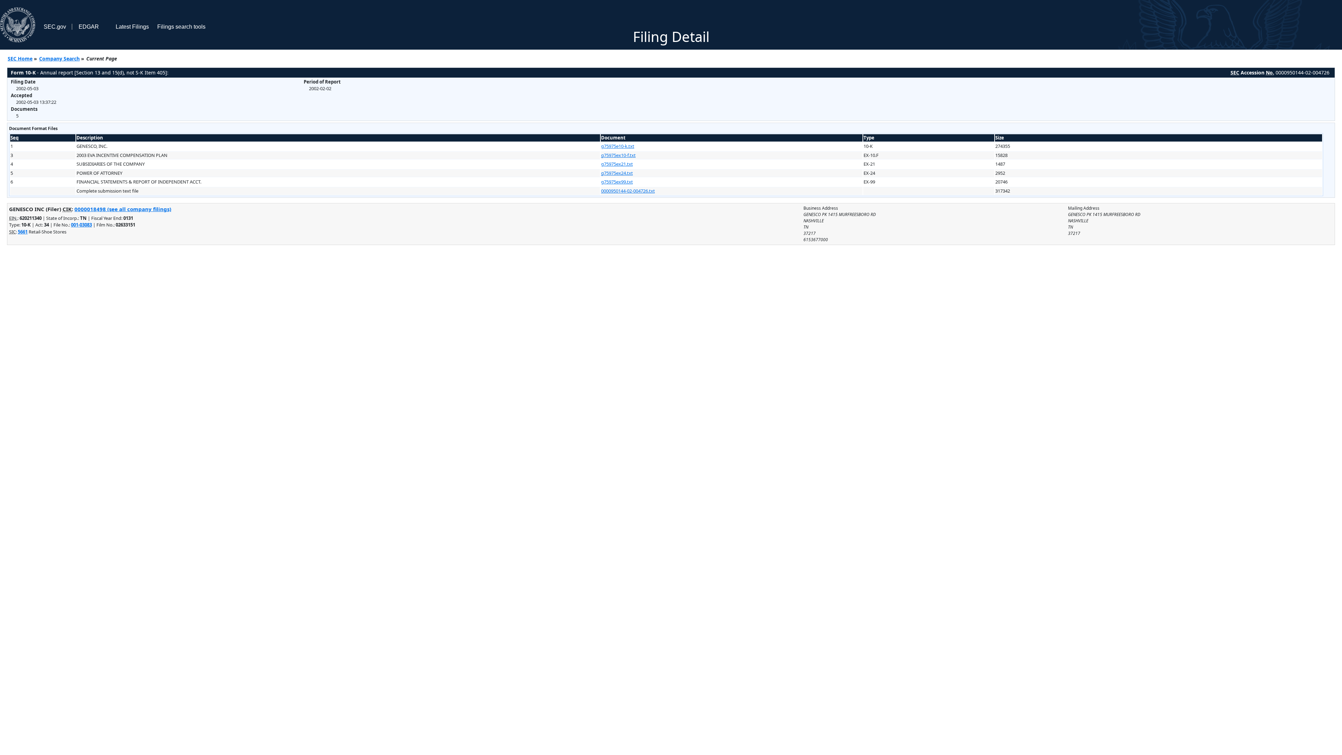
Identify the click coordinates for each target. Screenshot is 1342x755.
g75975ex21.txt (617, 164)
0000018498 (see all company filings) (122, 209)
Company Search (59, 58)
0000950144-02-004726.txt (628, 191)
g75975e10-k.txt (617, 146)
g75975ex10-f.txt (618, 155)
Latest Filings (132, 27)
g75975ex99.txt (617, 182)
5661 (23, 232)
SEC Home (20, 58)
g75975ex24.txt (617, 173)
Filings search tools (181, 27)
